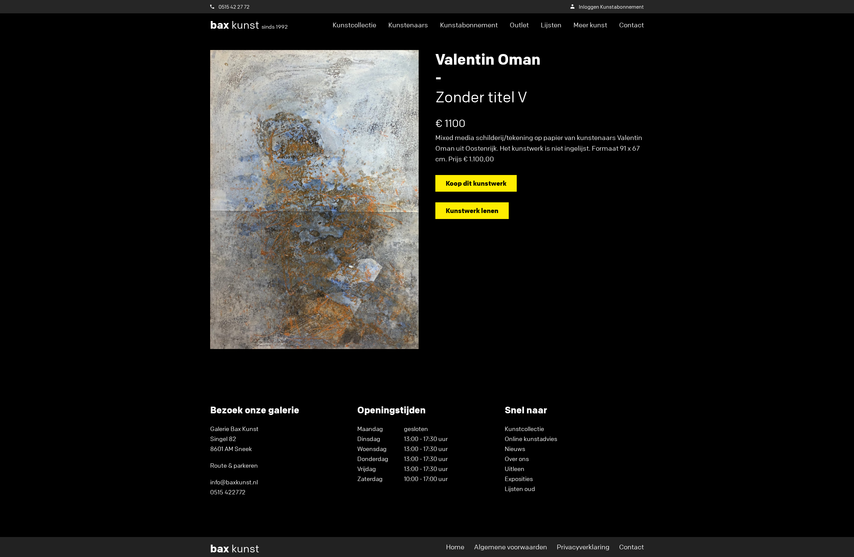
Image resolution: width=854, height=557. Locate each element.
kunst (249, 25)
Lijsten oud (520, 488)
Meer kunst (590, 25)
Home (455, 547)
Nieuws (515, 448)
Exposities (519, 478)
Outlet (519, 25)
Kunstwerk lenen (472, 210)
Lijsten (551, 25)
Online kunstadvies (531, 438)
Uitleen (514, 468)
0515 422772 (228, 492)
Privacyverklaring (583, 547)
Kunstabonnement (469, 25)
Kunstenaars (408, 25)
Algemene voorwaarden (510, 547)
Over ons (517, 458)
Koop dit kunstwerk (476, 183)
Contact (631, 25)
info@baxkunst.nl (234, 482)
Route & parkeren (234, 465)
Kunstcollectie (354, 25)
